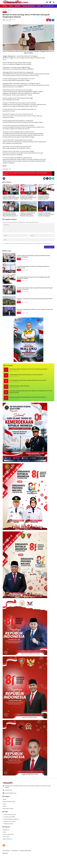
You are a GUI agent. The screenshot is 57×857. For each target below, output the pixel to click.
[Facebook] (44, 178)
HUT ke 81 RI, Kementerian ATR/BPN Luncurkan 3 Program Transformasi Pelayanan (46, 214)
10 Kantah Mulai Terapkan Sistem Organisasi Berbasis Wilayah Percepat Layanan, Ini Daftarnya (10, 214)
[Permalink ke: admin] (4, 20)
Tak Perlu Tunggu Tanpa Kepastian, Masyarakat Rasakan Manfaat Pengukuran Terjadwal (11, 197)
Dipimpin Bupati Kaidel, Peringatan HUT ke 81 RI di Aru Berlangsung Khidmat (28, 369)
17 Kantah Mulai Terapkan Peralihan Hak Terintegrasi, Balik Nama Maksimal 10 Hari (28, 197)
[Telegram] (50, 178)
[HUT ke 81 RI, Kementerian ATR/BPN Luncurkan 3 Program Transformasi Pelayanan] (46, 206)
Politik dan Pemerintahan (9, 801)
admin (7, 19)
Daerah (4, 799)
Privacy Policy (6, 836)
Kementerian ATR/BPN (9, 817)
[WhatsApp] (53, 178)
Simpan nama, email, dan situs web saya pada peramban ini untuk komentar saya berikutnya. (28, 243)
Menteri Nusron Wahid (9, 821)
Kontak (4, 832)
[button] (47, 2)
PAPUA (4, 806)
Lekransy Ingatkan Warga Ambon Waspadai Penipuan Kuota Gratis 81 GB (27, 380)
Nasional (4, 12)
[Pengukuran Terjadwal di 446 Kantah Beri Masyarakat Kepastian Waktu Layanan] (28, 206)
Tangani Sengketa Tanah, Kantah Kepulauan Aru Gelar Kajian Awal (26, 374)
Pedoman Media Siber (8, 834)
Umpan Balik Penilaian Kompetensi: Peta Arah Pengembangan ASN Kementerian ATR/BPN (43, 197)
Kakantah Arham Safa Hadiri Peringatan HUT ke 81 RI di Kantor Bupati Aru (27, 397)
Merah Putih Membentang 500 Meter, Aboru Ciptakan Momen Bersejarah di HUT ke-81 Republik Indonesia (30, 391)
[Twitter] (47, 178)
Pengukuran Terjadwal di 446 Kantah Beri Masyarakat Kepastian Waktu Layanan (27, 214)
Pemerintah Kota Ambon (10, 814)
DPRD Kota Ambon (8, 823)
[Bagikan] (53, 20)
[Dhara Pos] (16, 2)
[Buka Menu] (50, 2)
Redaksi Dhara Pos (7, 839)
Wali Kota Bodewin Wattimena (11, 819)
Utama (4, 804)
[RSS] (4, 845)
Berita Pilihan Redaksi (8, 808)
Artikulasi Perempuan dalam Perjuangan (19, 386)
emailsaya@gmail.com (10, 793)
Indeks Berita (6, 829)
